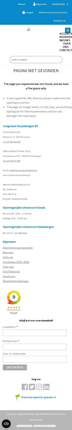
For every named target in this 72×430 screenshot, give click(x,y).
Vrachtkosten (11, 271)
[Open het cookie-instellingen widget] (6, 423)
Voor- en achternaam (14, 353)
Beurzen (8, 252)
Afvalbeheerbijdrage (16, 281)
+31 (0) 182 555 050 (11, 141)
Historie (8, 257)
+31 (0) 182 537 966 (11, 160)
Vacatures (9, 276)
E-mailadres (10, 327)
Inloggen (29, 12)
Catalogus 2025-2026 (16, 262)
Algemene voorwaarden (18, 247)
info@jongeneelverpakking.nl (23, 170)
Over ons (67, 45)
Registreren (41, 4)
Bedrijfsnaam (11, 341)
